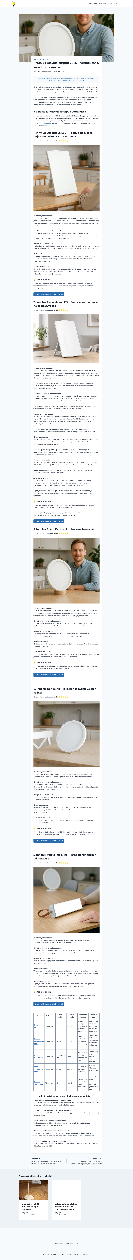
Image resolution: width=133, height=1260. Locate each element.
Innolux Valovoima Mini (38, 1069)
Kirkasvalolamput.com (44, 71)
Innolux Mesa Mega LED (39, 1041)
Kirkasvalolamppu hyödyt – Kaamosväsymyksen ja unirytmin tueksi (86, 1161)
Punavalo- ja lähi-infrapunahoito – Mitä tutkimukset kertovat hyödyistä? (46, 1161)
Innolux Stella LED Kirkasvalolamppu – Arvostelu (31, 1207)
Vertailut (102, 3)
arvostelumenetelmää (42, 123)
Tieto (110, 3)
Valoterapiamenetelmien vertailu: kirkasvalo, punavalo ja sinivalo (66, 1207)
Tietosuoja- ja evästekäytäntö (66, 1243)
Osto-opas (118, 3)
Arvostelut (93, 3)
